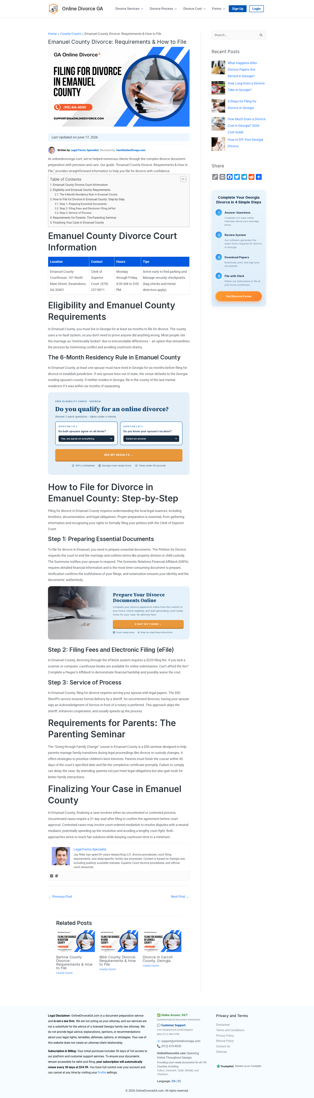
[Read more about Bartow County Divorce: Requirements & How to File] (75, 941)
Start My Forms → (148, 624)
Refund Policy (225, 1041)
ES (179, 1081)
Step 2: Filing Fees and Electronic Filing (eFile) (88, 208)
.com (197, 1041)
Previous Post (60, 896)
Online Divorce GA (82, 8)
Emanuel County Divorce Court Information (80, 185)
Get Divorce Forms (238, 296)
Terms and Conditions (230, 1030)
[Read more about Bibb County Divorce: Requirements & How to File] (118, 941)
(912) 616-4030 (171, 1046)
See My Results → (118, 455)
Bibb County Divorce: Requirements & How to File (117, 961)
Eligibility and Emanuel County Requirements (81, 190)
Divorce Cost (192, 9)
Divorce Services (127, 9)
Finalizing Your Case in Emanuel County (78, 222)
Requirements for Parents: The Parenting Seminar (84, 217)
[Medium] (51, 876)
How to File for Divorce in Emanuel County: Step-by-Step (88, 199)
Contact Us (223, 1046)
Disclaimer (223, 1024)
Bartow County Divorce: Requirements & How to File (74, 962)
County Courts (64, 972)
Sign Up (237, 9)
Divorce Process (161, 9)
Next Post (180, 896)
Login (256, 9)
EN (173, 1081)
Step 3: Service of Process (76, 212)
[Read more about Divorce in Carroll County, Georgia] (162, 941)
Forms (216, 9)
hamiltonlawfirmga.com (130, 150)
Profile (102, 1072)
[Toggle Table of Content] (182, 179)
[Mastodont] (56, 876)
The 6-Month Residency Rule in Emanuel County (88, 194)
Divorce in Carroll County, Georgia (157, 959)
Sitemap (221, 1052)
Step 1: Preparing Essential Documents (83, 204)
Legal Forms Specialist (85, 150)
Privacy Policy (225, 1035)
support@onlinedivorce (176, 1041)
